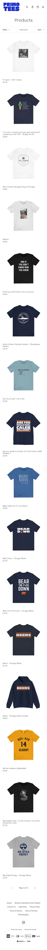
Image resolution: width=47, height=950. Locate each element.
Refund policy (23, 914)
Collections (22, 907)
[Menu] (43, 7)
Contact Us (11, 907)
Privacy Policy (35, 907)
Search (9, 903)
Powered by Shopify (30, 929)
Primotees (19, 929)
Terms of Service (16, 911)
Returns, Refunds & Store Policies (27, 903)
